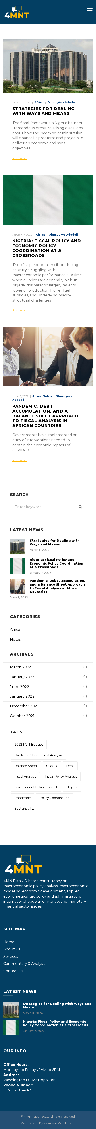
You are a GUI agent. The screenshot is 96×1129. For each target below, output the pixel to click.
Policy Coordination (55, 798)
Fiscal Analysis (25, 777)
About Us (11, 949)
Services (10, 956)
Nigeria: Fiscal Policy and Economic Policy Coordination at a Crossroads (46, 248)
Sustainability (25, 809)
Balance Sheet (26, 766)
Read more (19, 158)
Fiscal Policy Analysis (61, 777)
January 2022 (22, 696)
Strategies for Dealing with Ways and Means (43, 111)
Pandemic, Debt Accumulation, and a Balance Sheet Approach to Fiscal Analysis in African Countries (45, 416)
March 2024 (21, 667)
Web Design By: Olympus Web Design (48, 1123)
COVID (51, 766)
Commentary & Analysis (24, 964)
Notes (47, 396)
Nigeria (71, 787)
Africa (39, 102)
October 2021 (22, 716)
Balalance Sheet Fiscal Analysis (38, 755)
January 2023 (22, 677)
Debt (70, 766)
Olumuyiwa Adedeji (62, 102)
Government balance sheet (36, 787)
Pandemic (23, 798)
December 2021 (24, 706)
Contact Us (13, 971)
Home (8, 942)
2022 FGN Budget (29, 745)
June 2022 (19, 687)
